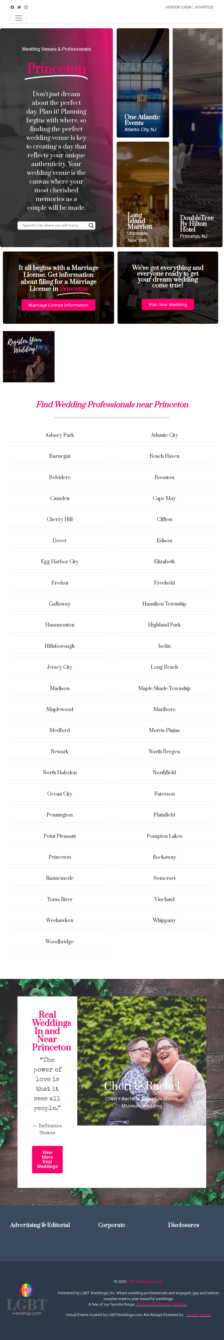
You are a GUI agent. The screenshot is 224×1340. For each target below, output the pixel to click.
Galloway (60, 604)
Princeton (60, 857)
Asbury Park (59, 435)
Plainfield (164, 815)
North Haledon (60, 773)
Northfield (164, 773)
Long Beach (164, 667)
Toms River (60, 899)
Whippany (164, 920)
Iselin (164, 646)
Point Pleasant (60, 836)
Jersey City (59, 667)
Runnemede (60, 878)
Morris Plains (164, 730)
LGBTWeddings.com (144, 1281)
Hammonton (59, 625)
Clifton (164, 519)
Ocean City (59, 794)
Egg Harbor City (59, 562)
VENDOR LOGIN (178, 7)
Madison (59, 688)
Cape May (164, 498)
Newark (60, 752)
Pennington (60, 815)
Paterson (164, 794)
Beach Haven (164, 456)
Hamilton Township (164, 604)
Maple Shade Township (164, 688)
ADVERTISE (204, 7)
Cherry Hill (60, 519)
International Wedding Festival (161, 1304)
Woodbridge (60, 942)
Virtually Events (198, 1315)
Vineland (164, 899)
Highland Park (164, 625)
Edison (164, 541)
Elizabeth (164, 562)
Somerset (164, 878)
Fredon (59, 583)
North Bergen (164, 752)
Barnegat (59, 456)
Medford (60, 730)
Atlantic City (164, 435)
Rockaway (164, 857)
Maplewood (59, 709)
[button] (58, 305)
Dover (59, 541)
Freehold (164, 583)
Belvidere (60, 477)
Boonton (164, 477)
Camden (59, 498)
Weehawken (59, 920)
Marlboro (164, 709)
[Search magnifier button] (91, 225)
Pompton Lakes (164, 836)
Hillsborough (60, 646)
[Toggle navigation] (18, 18)
